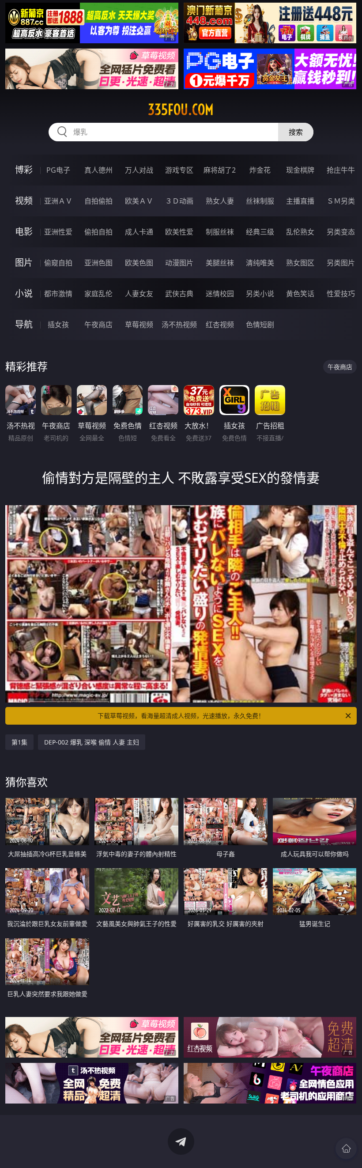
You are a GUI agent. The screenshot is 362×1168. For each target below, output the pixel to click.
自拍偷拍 (98, 201)
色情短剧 (260, 324)
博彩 (24, 170)
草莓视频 (139, 324)
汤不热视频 (179, 324)
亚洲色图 (98, 263)
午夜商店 (98, 324)
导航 (24, 324)
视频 (24, 201)
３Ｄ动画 (179, 201)
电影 (24, 232)
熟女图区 (300, 263)
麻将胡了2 (220, 170)
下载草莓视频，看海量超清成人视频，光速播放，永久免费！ (181, 715)
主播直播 (300, 201)
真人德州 (98, 170)
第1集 (19, 742)
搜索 (296, 132)
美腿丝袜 (220, 263)
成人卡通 (139, 232)
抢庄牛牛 (341, 170)
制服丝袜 (220, 232)
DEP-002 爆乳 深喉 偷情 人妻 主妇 (91, 742)
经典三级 (260, 232)
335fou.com (181, 109)
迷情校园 (220, 294)
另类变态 (341, 232)
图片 (24, 262)
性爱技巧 (341, 294)
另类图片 (341, 263)
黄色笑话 (300, 294)
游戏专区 (179, 170)
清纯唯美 (260, 263)
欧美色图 (139, 263)
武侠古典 (179, 294)
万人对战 (139, 170)
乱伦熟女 (300, 232)
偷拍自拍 (98, 232)
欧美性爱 (179, 232)
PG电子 (58, 170)
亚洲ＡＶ (58, 201)
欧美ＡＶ (139, 201)
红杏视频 (220, 324)
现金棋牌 (300, 170)
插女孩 (58, 324)
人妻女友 (139, 294)
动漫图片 (179, 263)
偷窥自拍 (58, 263)
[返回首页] (346, 1148)
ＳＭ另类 (341, 201)
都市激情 (58, 294)
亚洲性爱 (58, 232)
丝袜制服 (260, 201)
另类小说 (260, 294)
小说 (24, 293)
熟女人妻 (220, 201)
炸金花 (260, 170)
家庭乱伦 (98, 294)
